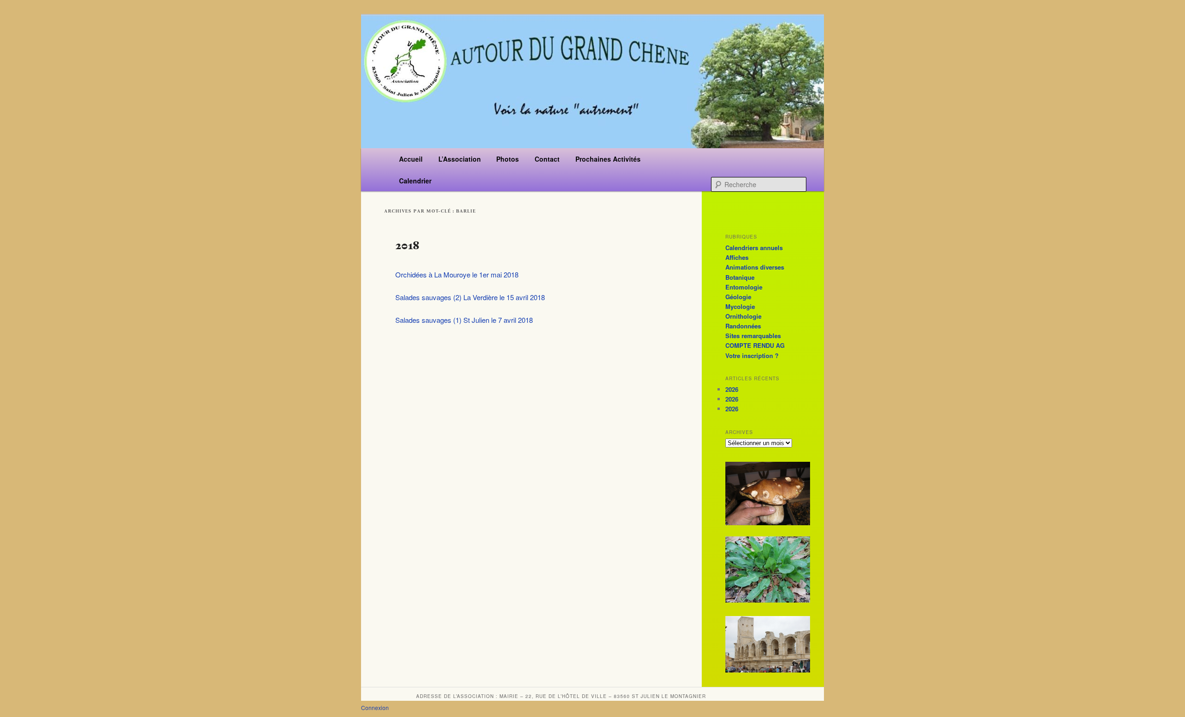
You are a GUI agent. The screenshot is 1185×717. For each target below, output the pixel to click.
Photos (507, 159)
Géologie (738, 296)
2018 (407, 245)
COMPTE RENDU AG (755, 345)
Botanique (740, 277)
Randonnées (743, 325)
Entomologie (743, 287)
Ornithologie (743, 316)
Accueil (411, 159)
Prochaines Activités (608, 159)
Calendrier (415, 180)
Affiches (736, 257)
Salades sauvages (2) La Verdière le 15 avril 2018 (470, 297)
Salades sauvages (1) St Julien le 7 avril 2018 (464, 320)
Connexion (375, 707)
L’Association (459, 159)
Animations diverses (754, 267)
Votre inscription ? (752, 355)
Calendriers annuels (754, 247)
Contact (547, 159)
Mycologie (740, 306)
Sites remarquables (753, 335)
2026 (731, 389)
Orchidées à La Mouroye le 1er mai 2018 (456, 274)
